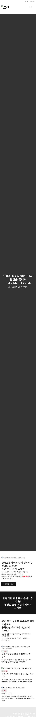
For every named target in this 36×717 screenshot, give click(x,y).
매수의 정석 (6, 693)
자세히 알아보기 (8, 584)
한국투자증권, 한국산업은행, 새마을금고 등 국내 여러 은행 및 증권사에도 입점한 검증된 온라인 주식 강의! (17, 698)
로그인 (26, 1)
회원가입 (32, 1)
